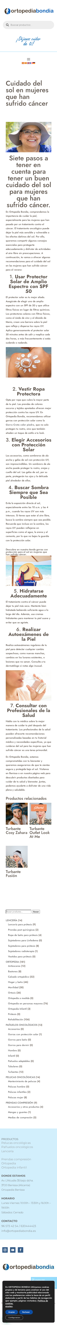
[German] (34, 63)
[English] (28, 63)
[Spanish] (23, 63)
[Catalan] (25, 63)
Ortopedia (8, 1163)
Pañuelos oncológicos (17, 1147)
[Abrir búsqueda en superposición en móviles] (28, 25)
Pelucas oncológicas (16, 1143)
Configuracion (14, 1317)
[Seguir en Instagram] (5, 1250)
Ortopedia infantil (14, 1167)
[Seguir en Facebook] (20, 1250)
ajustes (8, 1306)
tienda (32, 549)
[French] (31, 63)
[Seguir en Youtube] (13, 1250)
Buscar (36, 911)
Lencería (7, 1151)
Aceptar (11, 1312)
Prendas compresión (16, 1159)
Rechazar (26, 1312)
